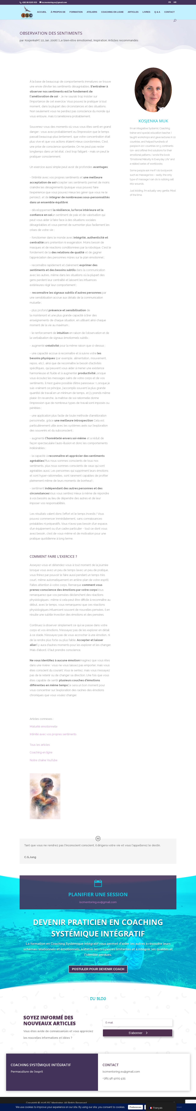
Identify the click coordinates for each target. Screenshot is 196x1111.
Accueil (42, 12)
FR (169, 2)
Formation (76, 12)
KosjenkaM (32, 40)
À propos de (58, 12)
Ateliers (92, 12)
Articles (133, 12)
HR (175, 2)
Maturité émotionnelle (43, 726)
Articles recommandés (123, 40)
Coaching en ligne (112, 12)
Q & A (157, 12)
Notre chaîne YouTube (43, 760)
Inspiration (100, 40)
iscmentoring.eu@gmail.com (98, 902)
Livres (146, 12)
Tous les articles (40, 744)
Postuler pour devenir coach (98, 969)
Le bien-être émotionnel (75, 40)
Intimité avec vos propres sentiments (53, 734)
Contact (169, 12)
